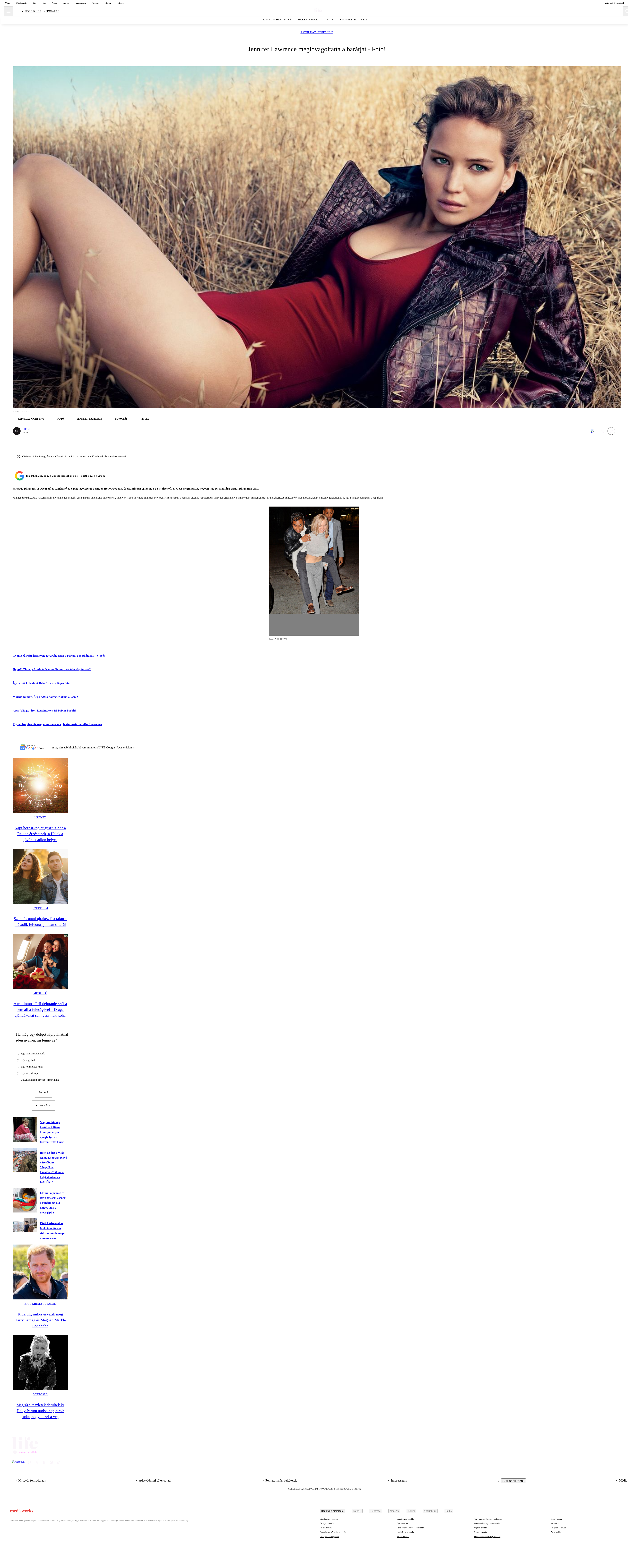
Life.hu (28, 429)
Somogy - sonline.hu (482, 1532)
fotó (60, 419)
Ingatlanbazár (81, 3)
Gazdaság (375, 1510)
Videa (54, 3)
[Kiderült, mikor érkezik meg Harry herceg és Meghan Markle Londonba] (40, 1272)
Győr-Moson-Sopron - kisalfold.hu (410, 1528)
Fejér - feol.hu (402, 1523)
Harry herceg (309, 19)
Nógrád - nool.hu (480, 1528)
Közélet (357, 1510)
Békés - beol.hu (326, 1528)
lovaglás (121, 419)
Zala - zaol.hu (556, 1532)
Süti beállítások (513, 1481)
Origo (7, 3)
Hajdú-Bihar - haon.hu (405, 1532)
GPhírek (95, 3)
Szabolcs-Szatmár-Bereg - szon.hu (487, 1536)
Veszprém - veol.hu (558, 1528)
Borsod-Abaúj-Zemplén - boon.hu (333, 1532)
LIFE (102, 747)
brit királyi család (40, 1303)
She (44, 3)
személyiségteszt (354, 19)
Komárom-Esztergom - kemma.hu (487, 1523)
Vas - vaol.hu (556, 1523)
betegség (40, 1394)
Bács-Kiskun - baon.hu (329, 1519)
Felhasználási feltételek (281, 1480)
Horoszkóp (33, 11)
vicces (144, 419)
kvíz (329, 19)
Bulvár (411, 1510)
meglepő (40, 993)
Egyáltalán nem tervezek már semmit (40, 1079)
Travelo (66, 3)
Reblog (108, 3)
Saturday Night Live (317, 32)
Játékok (120, 3)
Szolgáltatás (430, 1510)
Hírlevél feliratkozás (32, 1480)
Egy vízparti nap (29, 1073)
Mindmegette (21, 3)
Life (34, 3)
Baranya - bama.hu (327, 1523)
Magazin (394, 1510)
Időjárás (52, 11)
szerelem (40, 908)
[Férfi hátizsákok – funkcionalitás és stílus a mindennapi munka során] (25, 1225)
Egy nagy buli (28, 1060)
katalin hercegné (277, 19)
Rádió (448, 1510)
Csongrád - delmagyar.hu (329, 1536)
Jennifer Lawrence (89, 419)
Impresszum (399, 1480)
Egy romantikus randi (32, 1066)
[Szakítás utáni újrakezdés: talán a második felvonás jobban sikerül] (40, 876)
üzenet (40, 817)
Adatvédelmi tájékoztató (155, 1480)
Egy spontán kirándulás (33, 1053)
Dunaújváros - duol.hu (405, 1519)
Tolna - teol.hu (556, 1519)
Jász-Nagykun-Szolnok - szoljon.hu (488, 1519)
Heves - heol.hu (403, 1536)
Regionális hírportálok (332, 1510)
